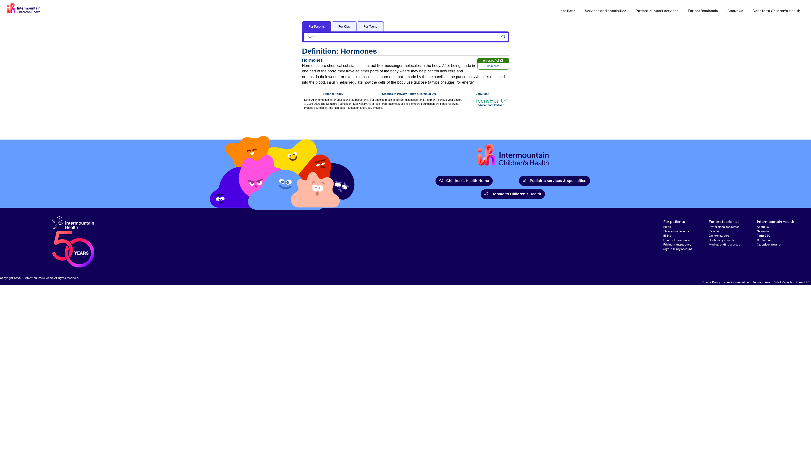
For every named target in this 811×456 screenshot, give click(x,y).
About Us (735, 11)
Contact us (764, 240)
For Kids (344, 26)
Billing (667, 235)
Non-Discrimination (736, 282)
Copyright (482, 93)
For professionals (703, 11)
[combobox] (401, 37)
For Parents (317, 26)
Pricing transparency (677, 244)
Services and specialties (605, 11)
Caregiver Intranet (769, 244)
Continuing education (723, 240)
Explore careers (719, 235)
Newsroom (764, 231)
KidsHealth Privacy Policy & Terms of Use (409, 93)
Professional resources (724, 226)
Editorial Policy (333, 93)
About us (763, 226)
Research (715, 231)
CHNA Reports (783, 282)
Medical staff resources (724, 244)
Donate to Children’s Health (776, 11)
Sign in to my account (677, 249)
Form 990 (763, 235)
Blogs (667, 226)
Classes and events (676, 231)
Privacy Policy (711, 282)
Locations (566, 11)
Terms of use (761, 282)
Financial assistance (676, 240)
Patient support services (657, 11)
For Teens (370, 26)
